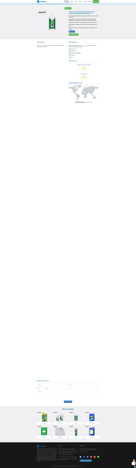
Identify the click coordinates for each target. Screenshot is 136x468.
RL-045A (44, 437)
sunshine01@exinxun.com (85, 453)
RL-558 (76, 423)
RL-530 (76, 437)
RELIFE (74, 48)
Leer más (42, 461)
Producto (67, 1)
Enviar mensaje (68, 401)
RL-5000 (92, 437)
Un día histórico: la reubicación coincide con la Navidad (68, 456)
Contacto (90, 1)
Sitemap (79, 466)
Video (76, 1)
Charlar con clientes (74, 34)
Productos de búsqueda (86, 460)
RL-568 (60, 423)
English (96, 1)
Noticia (80, 1)
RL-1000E (44, 423)
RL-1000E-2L (91, 423)
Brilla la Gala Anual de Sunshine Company (66, 454)
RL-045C (60, 437)
